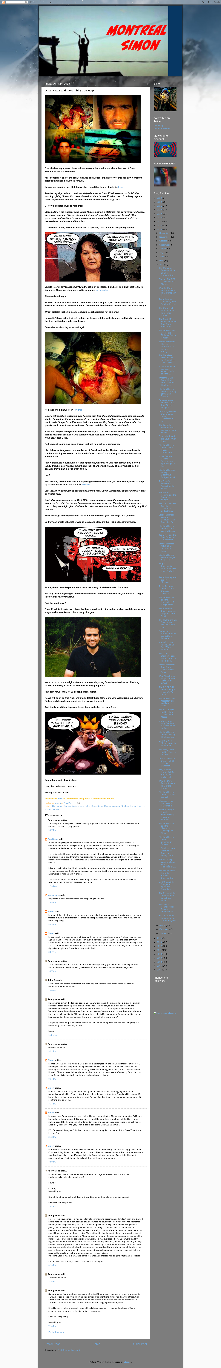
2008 (159, 962)
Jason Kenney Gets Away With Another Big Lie (167, 301)
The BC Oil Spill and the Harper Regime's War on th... (167, 691)
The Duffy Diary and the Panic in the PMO (167, 752)
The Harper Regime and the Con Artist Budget (167, 496)
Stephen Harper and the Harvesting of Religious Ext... (167, 601)
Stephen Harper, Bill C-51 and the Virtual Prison (166, 547)
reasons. (86, 484)
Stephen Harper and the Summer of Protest (166, 841)
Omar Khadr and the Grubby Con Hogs (167, 438)
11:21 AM (52, 1035)
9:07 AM (52, 971)
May (161, 260)
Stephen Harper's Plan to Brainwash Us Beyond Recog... (167, 347)
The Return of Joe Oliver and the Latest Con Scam (167, 897)
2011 (159, 950)
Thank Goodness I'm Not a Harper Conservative (167, 874)
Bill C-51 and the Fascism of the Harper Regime (167, 918)
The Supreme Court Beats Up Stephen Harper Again (167, 612)
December (164, 233)
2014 (159, 938)
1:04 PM (52, 1206)
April (161, 264)
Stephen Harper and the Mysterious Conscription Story (166, 828)
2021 (159, 206)
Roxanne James (112, 806)
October (163, 241)
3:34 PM (52, 1079)
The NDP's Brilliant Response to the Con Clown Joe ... (167, 623)
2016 (159, 226)
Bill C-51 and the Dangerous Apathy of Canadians (167, 885)
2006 (159, 970)
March (162, 925)
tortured (78, 410)
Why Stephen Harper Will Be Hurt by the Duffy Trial (167, 773)
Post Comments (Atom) (69, 1350)
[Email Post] (78, 803)
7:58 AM (52, 902)
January (163, 933)
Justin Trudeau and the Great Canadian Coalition (166, 590)
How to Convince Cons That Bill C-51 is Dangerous (167, 762)
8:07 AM (52, 952)
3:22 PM (52, 1051)
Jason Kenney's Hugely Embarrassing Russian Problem (166, 815)
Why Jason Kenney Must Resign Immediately (166, 908)
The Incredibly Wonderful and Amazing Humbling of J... (167, 863)
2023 (159, 198)
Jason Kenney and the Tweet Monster (167, 579)
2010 (159, 954)
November (164, 237)
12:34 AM (52, 886)
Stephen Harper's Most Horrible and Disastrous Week (167, 702)
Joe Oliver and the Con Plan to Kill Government (167, 537)
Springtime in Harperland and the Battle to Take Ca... (167, 635)
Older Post (140, 1344)
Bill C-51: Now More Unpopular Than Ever (167, 743)
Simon (51, 911)
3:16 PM (52, 1265)
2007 (159, 966)
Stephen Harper (128, 806)
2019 (159, 214)
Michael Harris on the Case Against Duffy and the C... (167, 370)
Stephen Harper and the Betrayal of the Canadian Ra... (167, 518)
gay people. (102, 290)
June (162, 257)
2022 (159, 202)
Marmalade (53, 895)
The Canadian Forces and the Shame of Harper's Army (167, 271)
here (60, 798)
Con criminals (70, 806)
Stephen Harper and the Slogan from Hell (167, 557)
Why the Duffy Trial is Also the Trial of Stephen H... (167, 292)
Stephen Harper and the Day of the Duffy (167, 794)
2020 (159, 210)
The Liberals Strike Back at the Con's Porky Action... (167, 429)
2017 (159, 222)
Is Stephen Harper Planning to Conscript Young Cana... (167, 852)
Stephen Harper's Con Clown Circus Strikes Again (167, 668)
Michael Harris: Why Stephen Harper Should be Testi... (167, 724)
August (163, 249)
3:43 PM (52, 1137)
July (161, 253)
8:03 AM (52, 924)
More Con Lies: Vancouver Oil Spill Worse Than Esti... (166, 646)
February (164, 929)
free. (120, 187)
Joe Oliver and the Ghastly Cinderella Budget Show (167, 507)
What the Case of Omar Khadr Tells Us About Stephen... (167, 381)
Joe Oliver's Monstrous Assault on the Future (167, 485)
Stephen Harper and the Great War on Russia (167, 528)
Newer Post (52, 1344)
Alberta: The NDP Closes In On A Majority (167, 281)
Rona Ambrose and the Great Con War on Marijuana (166, 404)
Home (96, 1344)
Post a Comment (56, 1332)
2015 (159, 229)
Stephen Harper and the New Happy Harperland (166, 449)
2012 (159, 946)
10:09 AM (52, 990)
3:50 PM (52, 1162)
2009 (159, 958)
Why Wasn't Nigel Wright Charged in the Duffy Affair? (167, 679)
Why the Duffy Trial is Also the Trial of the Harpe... (167, 784)
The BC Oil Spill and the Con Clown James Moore (166, 713)
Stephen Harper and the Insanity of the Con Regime (167, 393)
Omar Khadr (97, 806)
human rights (84, 806)
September (164, 245)
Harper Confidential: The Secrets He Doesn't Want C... (167, 569)
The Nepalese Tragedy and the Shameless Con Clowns (167, 359)
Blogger (127, 1362)
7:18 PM (52, 1326)
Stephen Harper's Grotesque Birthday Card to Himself (167, 334)
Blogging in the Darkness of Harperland (166, 803)
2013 (159, 942)
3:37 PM (52, 1104)
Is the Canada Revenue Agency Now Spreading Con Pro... (167, 461)
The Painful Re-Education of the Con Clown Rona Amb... (167, 323)
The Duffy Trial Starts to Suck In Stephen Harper (166, 311)
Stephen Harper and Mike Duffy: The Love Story (167, 734)
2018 (159, 218)
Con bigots (57, 806)
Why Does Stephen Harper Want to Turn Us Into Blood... (167, 657)
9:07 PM (52, 830)
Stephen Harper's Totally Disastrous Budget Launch (167, 473)
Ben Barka (53, 839)
